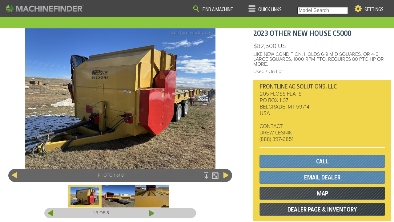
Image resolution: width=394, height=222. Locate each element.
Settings (374, 9)
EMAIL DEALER (322, 177)
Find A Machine (218, 9)
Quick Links (270, 9)
